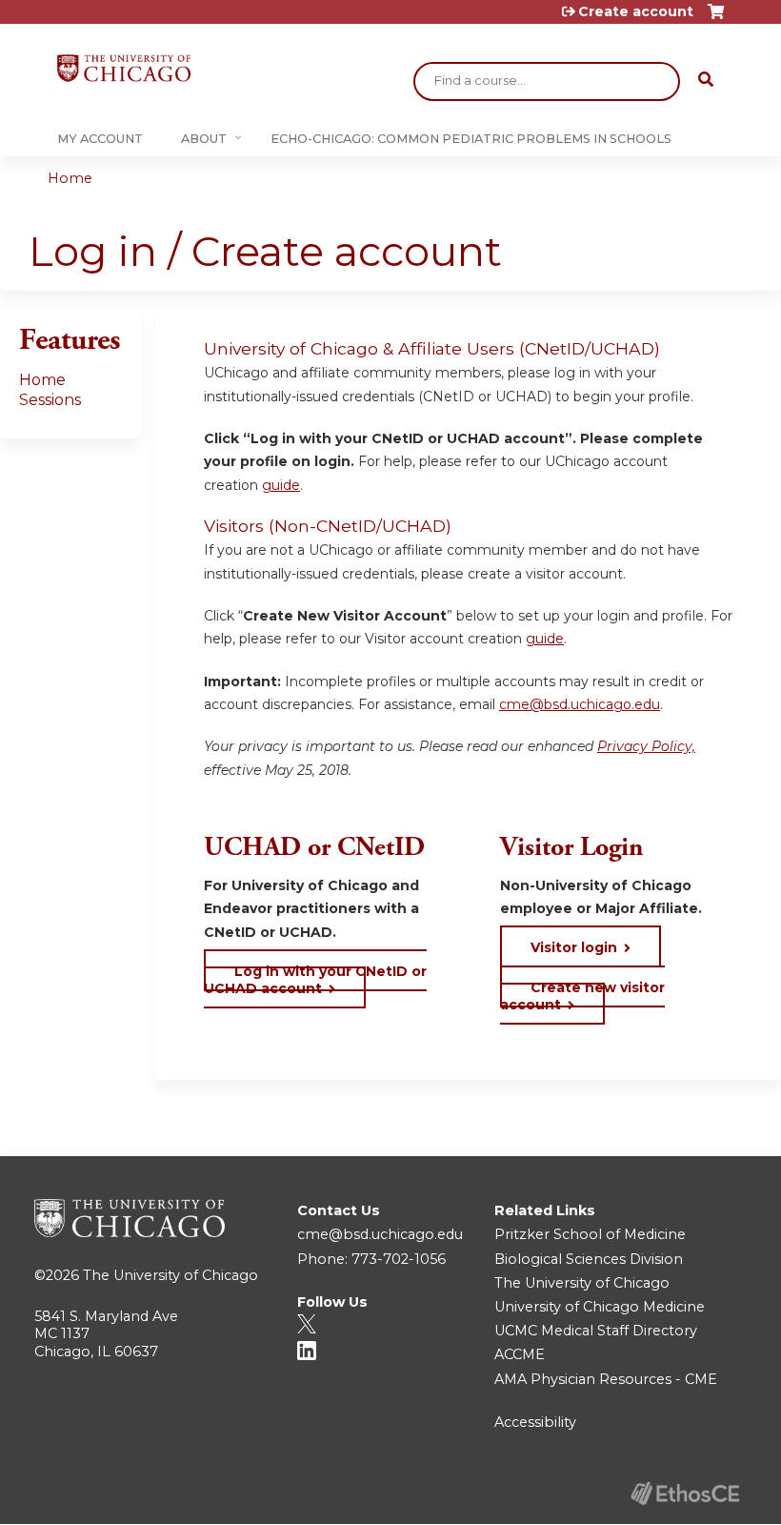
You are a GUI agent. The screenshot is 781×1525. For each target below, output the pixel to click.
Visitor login (574, 947)
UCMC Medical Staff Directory (595, 1330)
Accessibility (535, 1422)
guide (281, 485)
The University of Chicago (170, 1275)
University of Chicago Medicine (599, 1306)
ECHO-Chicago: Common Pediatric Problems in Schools (470, 139)
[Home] (123, 68)
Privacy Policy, (646, 746)
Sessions (50, 400)
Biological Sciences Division (588, 1259)
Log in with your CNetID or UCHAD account (315, 980)
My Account (100, 139)
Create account (635, 11)
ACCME (519, 1354)
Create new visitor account (582, 996)
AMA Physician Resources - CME (605, 1379)
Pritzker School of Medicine (590, 1234)
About (204, 139)
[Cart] (716, 18)
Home (70, 178)
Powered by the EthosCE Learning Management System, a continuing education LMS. (684, 1493)
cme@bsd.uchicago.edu (579, 704)
